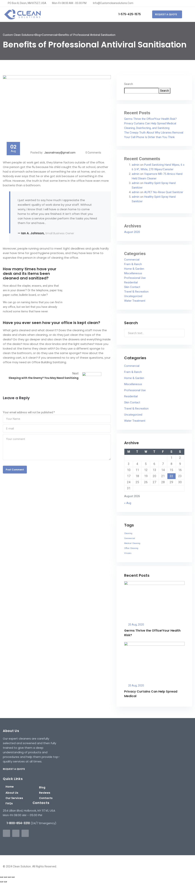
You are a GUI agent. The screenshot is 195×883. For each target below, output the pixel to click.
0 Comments (93, 152)
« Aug (127, 503)
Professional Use (135, 278)
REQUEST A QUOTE (166, 14)
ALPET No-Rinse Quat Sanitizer (163, 192)
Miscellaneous (133, 273)
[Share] (9, 877)
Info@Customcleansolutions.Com (112, 3)
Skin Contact (132, 287)
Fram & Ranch (133, 264)
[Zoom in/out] (1, 877)
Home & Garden (134, 268)
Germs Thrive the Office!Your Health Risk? (150, 119)
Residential (131, 282)
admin (135, 164)
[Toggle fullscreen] (5, 877)
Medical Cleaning (132, 543)
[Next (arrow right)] (5, 881)
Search (128, 84)
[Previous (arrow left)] (1, 881)
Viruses (127, 553)
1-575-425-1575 (129, 14)
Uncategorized (133, 296)
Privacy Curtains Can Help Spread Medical (150, 123)
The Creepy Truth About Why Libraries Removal (153, 132)
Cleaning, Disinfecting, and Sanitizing (146, 128)
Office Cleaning (131, 548)
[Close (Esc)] (12, 877)
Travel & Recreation (136, 291)
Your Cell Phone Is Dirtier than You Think (149, 137)
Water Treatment (134, 300)
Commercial (131, 259)
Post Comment (15, 469)
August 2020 (132, 232)
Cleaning (128, 533)
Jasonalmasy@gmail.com (59, 152)
